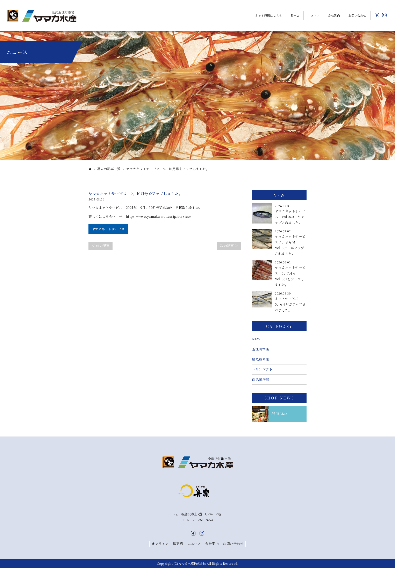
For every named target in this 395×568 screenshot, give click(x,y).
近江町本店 (260, 349)
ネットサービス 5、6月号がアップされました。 (290, 304)
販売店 (295, 15)
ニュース (313, 15)
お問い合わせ (357, 15)
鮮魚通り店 (260, 359)
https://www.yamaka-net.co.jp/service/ (158, 216)
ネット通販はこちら (268, 15)
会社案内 (334, 15)
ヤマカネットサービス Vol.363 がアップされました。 (290, 217)
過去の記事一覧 (109, 168)
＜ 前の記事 (100, 245)
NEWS (257, 339)
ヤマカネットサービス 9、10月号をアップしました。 (167, 168)
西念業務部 (260, 379)
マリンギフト (262, 369)
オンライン (160, 543)
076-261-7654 (202, 519)
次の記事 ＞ (229, 245)
